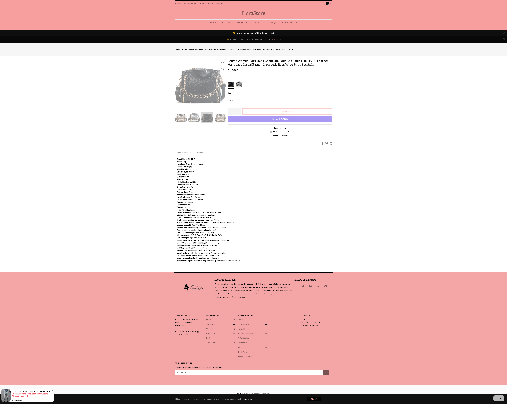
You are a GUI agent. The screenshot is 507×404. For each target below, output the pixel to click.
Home (177, 49)
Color (230, 77)
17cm (231, 100)
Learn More (247, 399)
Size (229, 93)
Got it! (314, 399)
